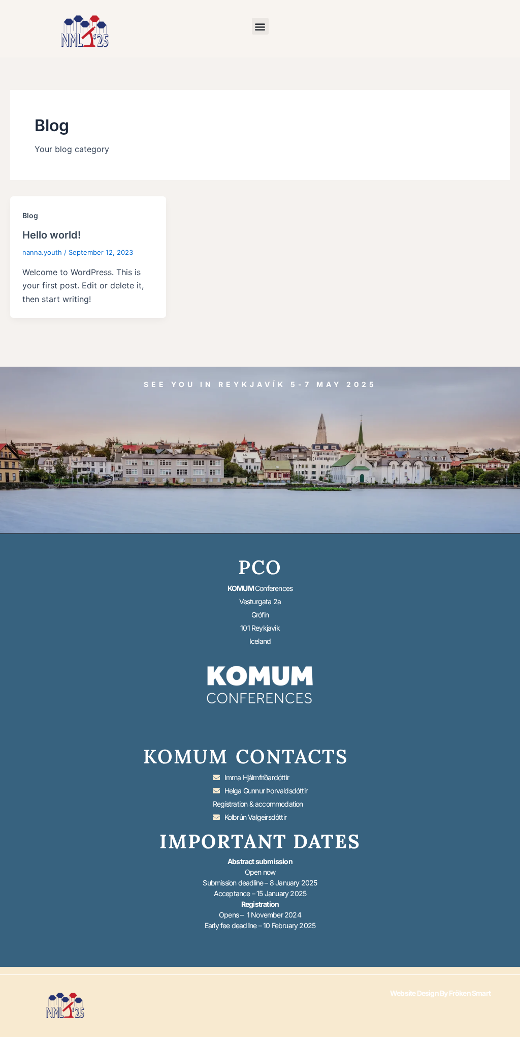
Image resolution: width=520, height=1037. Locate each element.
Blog (30, 215)
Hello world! (51, 235)
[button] (260, 26)
